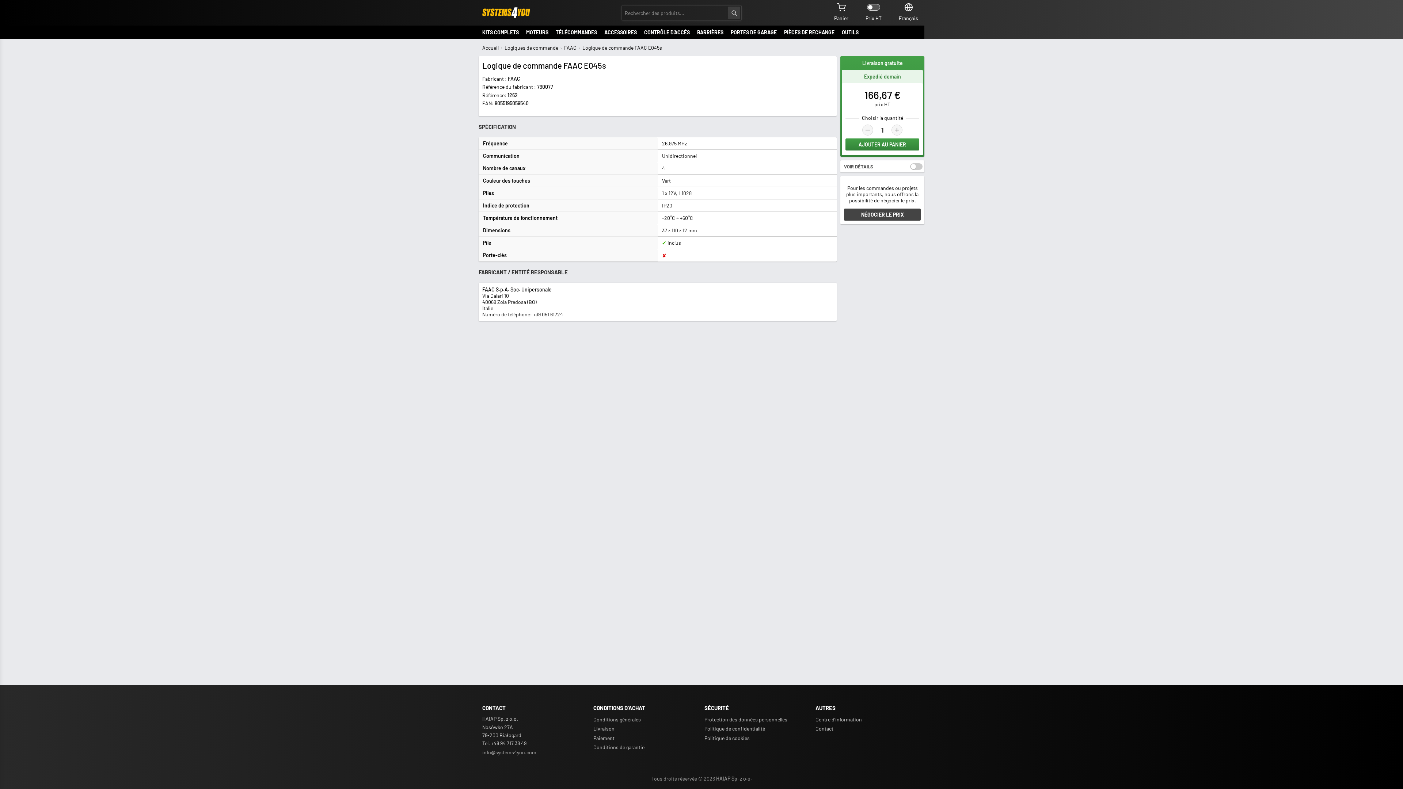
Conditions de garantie (619, 747)
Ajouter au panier (882, 144)
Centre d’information (838, 719)
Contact (824, 728)
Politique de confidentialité (734, 728)
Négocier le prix (882, 214)
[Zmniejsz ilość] (867, 130)
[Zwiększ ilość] (896, 130)
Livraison (604, 728)
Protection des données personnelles (745, 719)
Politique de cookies (727, 738)
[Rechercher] (734, 13)
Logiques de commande (531, 48)
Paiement (604, 738)
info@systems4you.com (509, 752)
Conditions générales (617, 719)
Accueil (490, 48)
